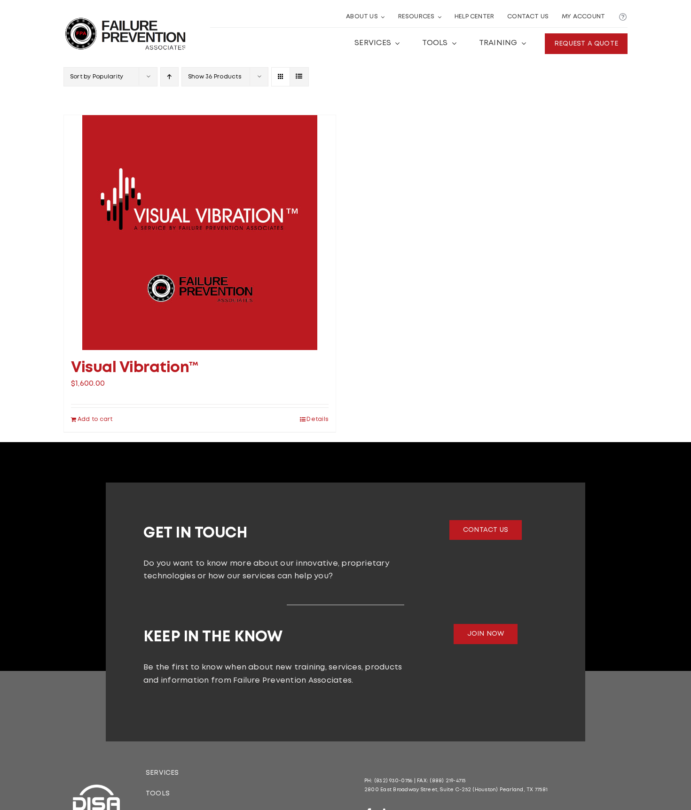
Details (317, 419)
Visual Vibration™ (134, 368)
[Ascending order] (169, 76)
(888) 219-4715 (447, 781)
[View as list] (299, 77)
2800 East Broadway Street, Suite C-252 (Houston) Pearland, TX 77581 (456, 789)
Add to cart (95, 419)
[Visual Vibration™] (200, 232)
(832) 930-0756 (393, 781)
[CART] (623, 17)
